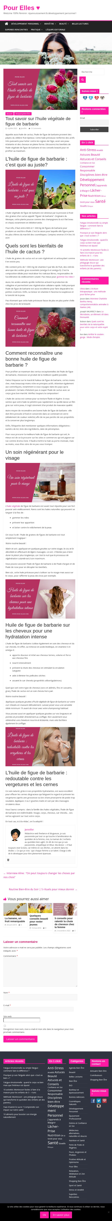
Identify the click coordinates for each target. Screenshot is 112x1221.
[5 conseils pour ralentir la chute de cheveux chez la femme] (65, 904)
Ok (44, 1214)
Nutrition (94, 196)
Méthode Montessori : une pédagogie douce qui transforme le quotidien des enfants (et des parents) (24, 1100)
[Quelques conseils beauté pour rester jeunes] (40, 904)
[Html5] (8, 860)
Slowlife (83, 206)
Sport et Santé (75, 1185)
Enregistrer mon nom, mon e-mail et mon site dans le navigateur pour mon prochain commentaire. (38, 1031)
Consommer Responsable (55, 1092)
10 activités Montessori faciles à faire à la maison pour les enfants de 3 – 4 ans (94, 253)
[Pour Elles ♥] (6, 24)
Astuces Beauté (90, 154)
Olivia (82, 288)
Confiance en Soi (87, 163)
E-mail (7, 1005)
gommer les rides (65, 276)
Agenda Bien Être (76, 1068)
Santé (100, 201)
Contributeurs (96, 1075)
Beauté (63, 23)
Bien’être (49, 23)
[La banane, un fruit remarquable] (15, 904)
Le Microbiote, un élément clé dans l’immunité (94, 314)
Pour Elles (73, 1166)
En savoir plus (61, 1214)
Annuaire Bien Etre (98, 1071)
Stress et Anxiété (76, 1189)
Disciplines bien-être (93, 175)
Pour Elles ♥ (21, 7)
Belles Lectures (80, 23)
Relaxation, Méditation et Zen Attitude (77, 1174)
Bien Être (73, 1081)
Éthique (90, 206)
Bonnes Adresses (76, 1097)
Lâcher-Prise (53, 1128)
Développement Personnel (25, 23)
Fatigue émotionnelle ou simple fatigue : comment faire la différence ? (94, 225)
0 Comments (36, 128)
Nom (6, 992)
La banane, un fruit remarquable (15, 920)
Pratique (35, 29)
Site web (7, 1016)
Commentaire (10, 956)
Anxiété (100, 150)
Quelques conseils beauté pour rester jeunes (39, 920)
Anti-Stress (88, 150)
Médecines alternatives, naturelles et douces (78, 1133)
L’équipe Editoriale (55, 29)
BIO (70, 1085)
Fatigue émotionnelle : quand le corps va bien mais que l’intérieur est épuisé (94, 243)
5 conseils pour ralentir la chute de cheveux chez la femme (64, 923)
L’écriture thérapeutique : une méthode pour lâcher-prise (93, 291)
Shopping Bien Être (23, 114)
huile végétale (13, 506)
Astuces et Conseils (93, 159)
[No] (108, 1212)
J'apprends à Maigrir (54, 1121)
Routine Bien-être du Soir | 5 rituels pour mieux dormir (43, 889)
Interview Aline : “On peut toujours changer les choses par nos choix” (39, 875)
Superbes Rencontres (16, 29)
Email (82, 118)
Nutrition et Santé (77, 1140)
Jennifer (24, 128)
